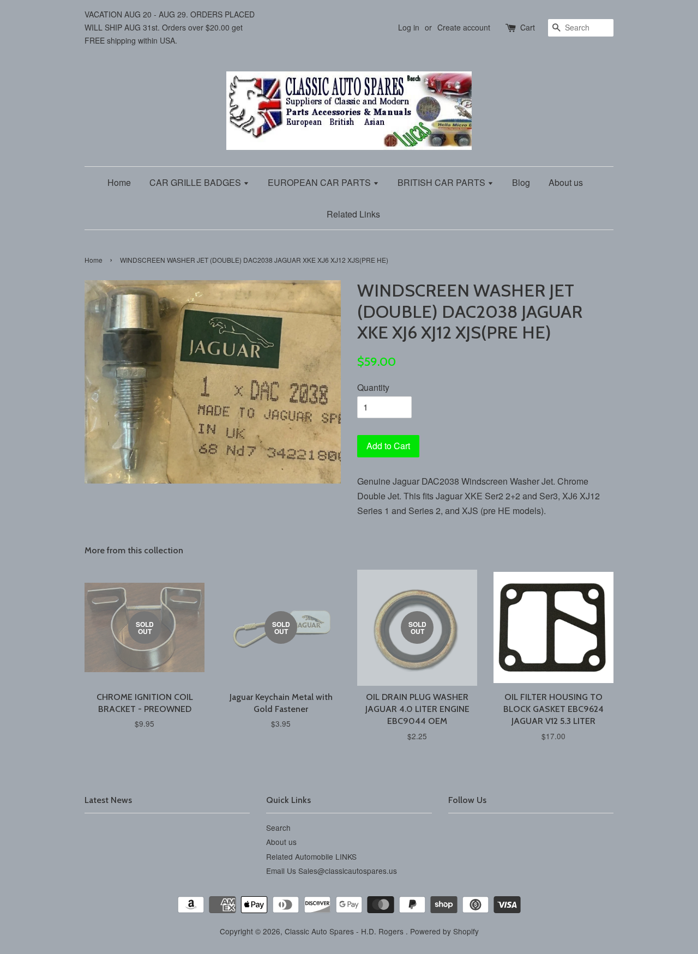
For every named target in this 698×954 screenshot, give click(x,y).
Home (119, 182)
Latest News (108, 800)
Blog (521, 182)
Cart (527, 27)
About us (566, 182)
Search (278, 827)
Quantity (373, 387)
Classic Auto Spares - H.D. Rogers (345, 931)
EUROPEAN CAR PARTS (320, 182)
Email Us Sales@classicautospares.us (331, 870)
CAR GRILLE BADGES (196, 182)
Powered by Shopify (444, 931)
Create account (463, 27)
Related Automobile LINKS (311, 856)
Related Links (353, 214)
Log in (408, 27)
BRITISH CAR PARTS (443, 182)
